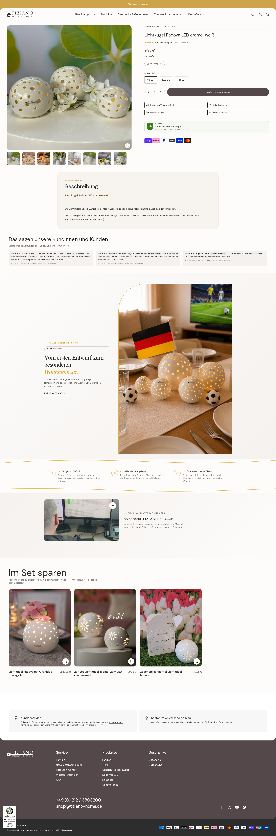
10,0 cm (166, 80)
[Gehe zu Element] (13, 158)
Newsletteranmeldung (69, 765)
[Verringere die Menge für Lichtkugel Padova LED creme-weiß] (148, 92)
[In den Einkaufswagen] (131, 661)
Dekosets (107, 779)
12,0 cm (181, 80)
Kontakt (60, 760)
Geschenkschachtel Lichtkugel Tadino (161, 673)
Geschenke (155, 760)
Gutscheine (155, 765)
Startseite (148, 26)
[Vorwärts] (124, 95)
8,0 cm (150, 80)
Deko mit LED (110, 775)
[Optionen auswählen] (65, 661)
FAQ (58, 779)
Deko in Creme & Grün (165, 26)
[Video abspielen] (81, 520)
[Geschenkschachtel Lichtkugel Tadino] (171, 627)
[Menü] (14, 807)
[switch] (10, 825)
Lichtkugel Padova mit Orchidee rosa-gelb (30, 673)
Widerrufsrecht (66, 830)
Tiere (105, 765)
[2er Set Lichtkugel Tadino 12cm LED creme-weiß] (105, 627)
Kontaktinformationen (45, 830)
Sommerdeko (110, 784)
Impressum (30, 830)
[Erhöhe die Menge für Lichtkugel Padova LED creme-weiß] (161, 92)
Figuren (106, 760)
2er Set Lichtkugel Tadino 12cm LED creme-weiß (98, 673)
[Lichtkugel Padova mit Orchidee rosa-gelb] (40, 627)
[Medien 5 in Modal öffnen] (69, 87)
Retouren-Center (66, 769)
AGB (57, 830)
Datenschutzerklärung (15, 830)
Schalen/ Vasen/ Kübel (115, 769)
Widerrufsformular (67, 775)
